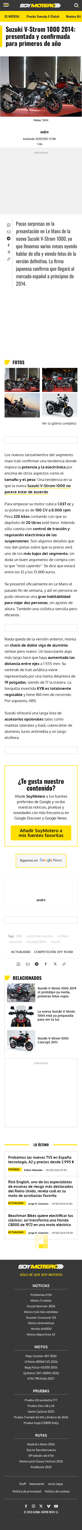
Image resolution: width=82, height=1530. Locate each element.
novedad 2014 (36, 942)
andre (44, 131)
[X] (8, 252)
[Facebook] (8, 245)
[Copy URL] (8, 258)
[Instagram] (33, 1506)
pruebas (13, 1169)
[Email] (8, 231)
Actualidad (21, 951)
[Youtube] (56, 1506)
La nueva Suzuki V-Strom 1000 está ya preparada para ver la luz (56, 1015)
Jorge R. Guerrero (38, 1203)
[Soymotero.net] (41, 1266)
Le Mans (63, 936)
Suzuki (55, 942)
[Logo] (40, 5)
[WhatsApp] (8, 224)
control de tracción (40, 936)
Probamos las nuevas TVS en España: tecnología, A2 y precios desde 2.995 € (41, 1159)
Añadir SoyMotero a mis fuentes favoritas (41, 832)
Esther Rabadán (33, 1170)
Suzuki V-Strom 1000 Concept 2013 (53, 1040)
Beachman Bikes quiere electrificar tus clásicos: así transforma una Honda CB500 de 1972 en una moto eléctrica (40, 1220)
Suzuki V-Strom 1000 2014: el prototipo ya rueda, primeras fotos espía (57, 992)
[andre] (36, 131)
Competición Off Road (53, 951)
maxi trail (15, 942)
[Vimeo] (48, 1506)
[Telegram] (8, 238)
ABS (19, 936)
